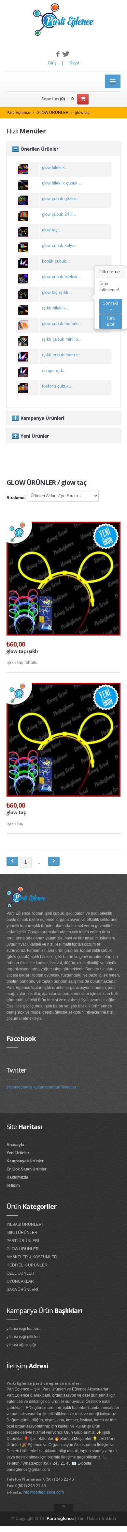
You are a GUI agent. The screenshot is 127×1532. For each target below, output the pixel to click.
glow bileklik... (55, 167)
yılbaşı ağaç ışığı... (23, 1345)
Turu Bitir (110, 321)
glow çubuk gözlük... (61, 198)
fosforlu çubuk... (57, 386)
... (40, 862)
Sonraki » (110, 306)
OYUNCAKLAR (20, 1281)
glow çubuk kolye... (60, 245)
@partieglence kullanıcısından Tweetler (41, 1087)
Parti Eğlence (18, 112)
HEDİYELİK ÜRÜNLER (27, 1265)
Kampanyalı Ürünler (25, 1161)
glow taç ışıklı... (57, 292)
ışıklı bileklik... (56, 308)
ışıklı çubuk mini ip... (62, 339)
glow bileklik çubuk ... (62, 183)
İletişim (13, 1185)
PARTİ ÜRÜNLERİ (23, 1240)
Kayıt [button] (74, 63)
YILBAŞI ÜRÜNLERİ (25, 1224)
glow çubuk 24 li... (59, 214)
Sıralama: (16, 497)
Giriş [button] (52, 63)
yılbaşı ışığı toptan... (24, 1328)
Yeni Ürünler (34, 436)
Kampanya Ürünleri (41, 418)
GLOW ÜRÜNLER (52, 112)
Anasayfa (15, 1144)
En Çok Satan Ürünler (27, 1169)
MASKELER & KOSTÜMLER (32, 1257)
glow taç (82, 112)
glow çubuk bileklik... (61, 276)
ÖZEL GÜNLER (20, 1273)
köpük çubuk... (56, 261)
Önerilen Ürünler (38, 149)
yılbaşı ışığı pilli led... (25, 1336)
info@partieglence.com (43, 1492)
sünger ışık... (54, 370)
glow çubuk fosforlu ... (63, 323)
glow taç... (52, 229)
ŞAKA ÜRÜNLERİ (22, 1289)
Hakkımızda (17, 1177)
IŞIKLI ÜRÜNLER (22, 1232)
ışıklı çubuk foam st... (63, 354)
